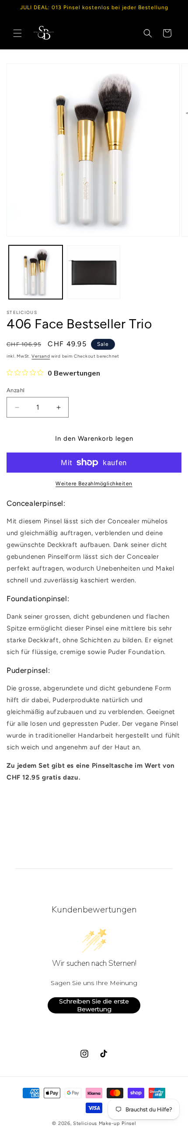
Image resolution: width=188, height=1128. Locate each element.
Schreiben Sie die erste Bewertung (94, 1005)
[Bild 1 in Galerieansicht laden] (36, 272)
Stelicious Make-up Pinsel (104, 1123)
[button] (17, 33)
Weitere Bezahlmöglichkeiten (94, 483)
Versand (40, 356)
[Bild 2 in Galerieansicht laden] (94, 272)
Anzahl (15, 390)
